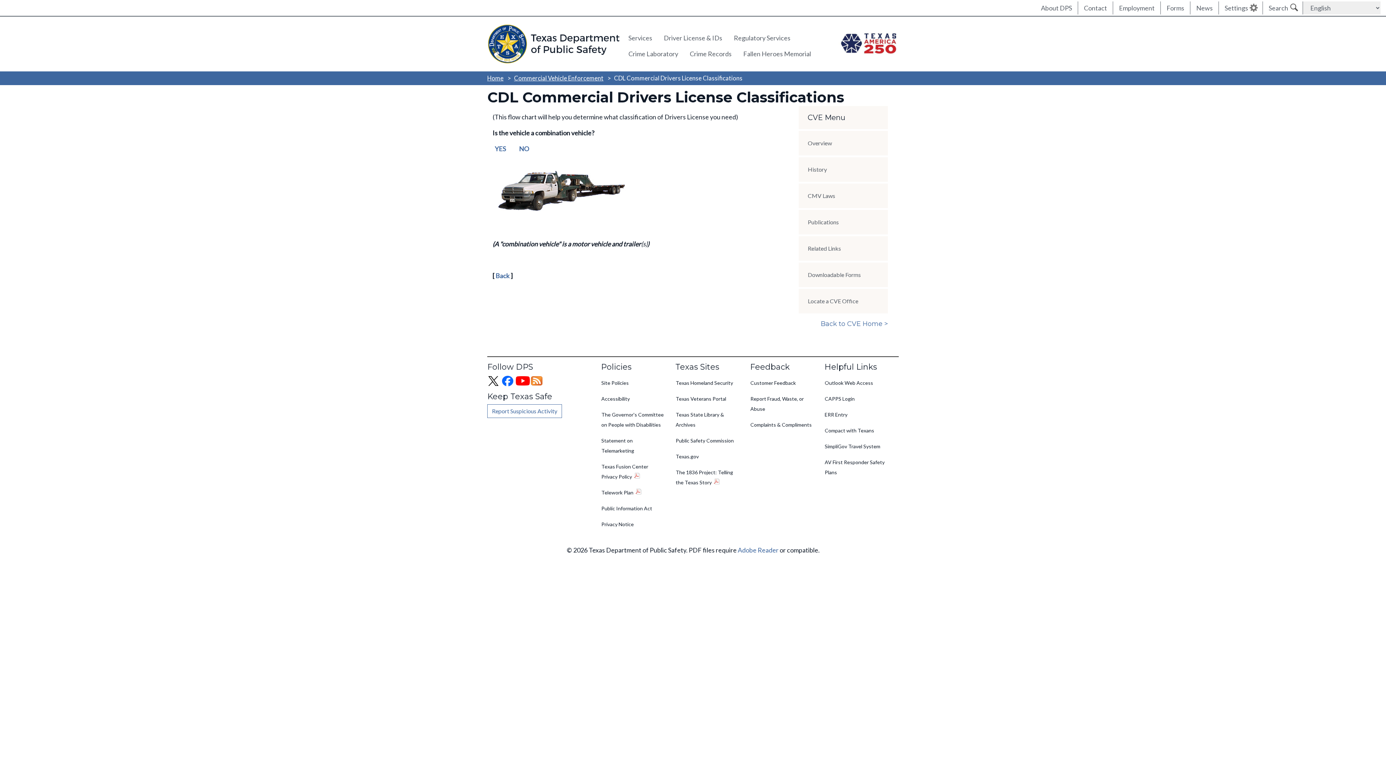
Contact (1095, 8)
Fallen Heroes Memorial (777, 54)
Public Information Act (626, 508)
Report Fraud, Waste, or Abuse (777, 404)
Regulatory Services (762, 38)
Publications (823, 222)
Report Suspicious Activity (524, 411)
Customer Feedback (773, 383)
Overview (820, 143)
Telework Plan (617, 492)
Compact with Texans (849, 430)
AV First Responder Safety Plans (855, 467)
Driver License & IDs (693, 38)
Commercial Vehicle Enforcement (558, 78)
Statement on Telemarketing (617, 445)
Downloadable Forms (834, 274)
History (817, 169)
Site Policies (615, 383)
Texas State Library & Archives (700, 419)
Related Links (824, 248)
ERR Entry (836, 414)
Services (640, 38)
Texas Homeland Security (704, 383)
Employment (1137, 8)
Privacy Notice (617, 524)
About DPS (1056, 8)
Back (503, 276)
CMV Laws (821, 195)
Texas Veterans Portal (701, 399)
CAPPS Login (840, 399)
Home (495, 78)
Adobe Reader (758, 550)
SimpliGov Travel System (852, 446)
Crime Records (711, 54)
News (1204, 8)
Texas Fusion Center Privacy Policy (624, 471)
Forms (1175, 8)
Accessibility (615, 399)
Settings (1236, 8)
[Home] (552, 44)
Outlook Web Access (849, 383)
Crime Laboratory (653, 54)
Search (1278, 8)
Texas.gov (687, 456)
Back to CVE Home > (854, 324)
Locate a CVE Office (833, 301)
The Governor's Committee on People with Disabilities (632, 419)
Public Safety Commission (705, 440)
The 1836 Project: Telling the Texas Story (704, 477)
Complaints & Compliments (781, 425)
